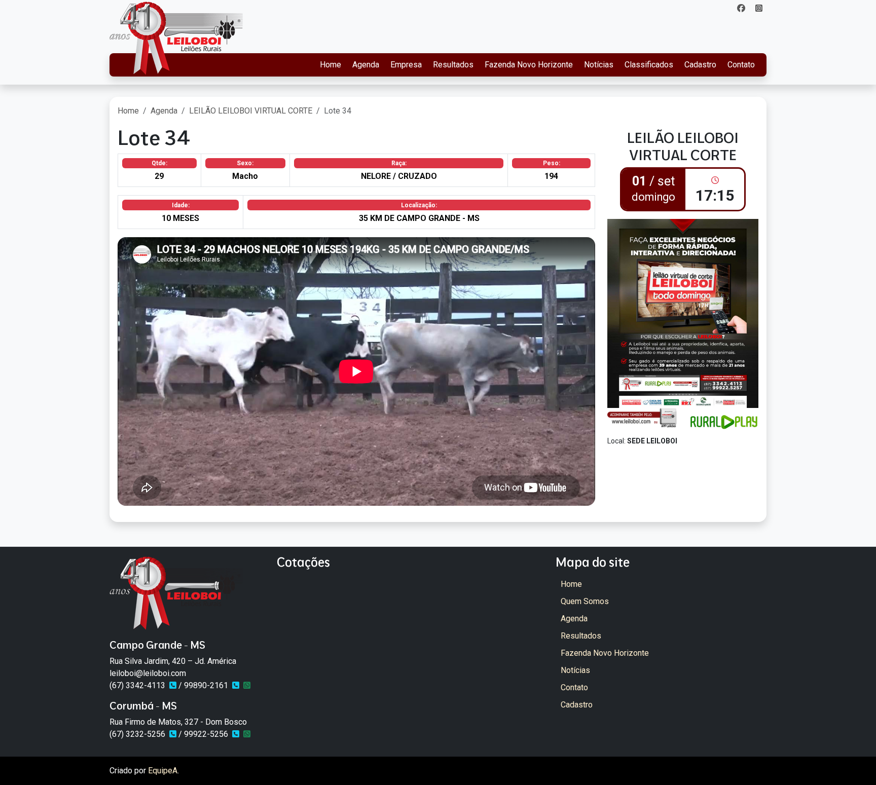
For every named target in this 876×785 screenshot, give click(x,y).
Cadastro (700, 64)
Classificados (649, 64)
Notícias (598, 64)
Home (330, 64)
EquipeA (162, 770)
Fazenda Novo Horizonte (529, 64)
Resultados (453, 64)
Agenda (365, 64)
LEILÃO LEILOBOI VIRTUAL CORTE (250, 111)
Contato (741, 64)
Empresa (406, 64)
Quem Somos (585, 601)
